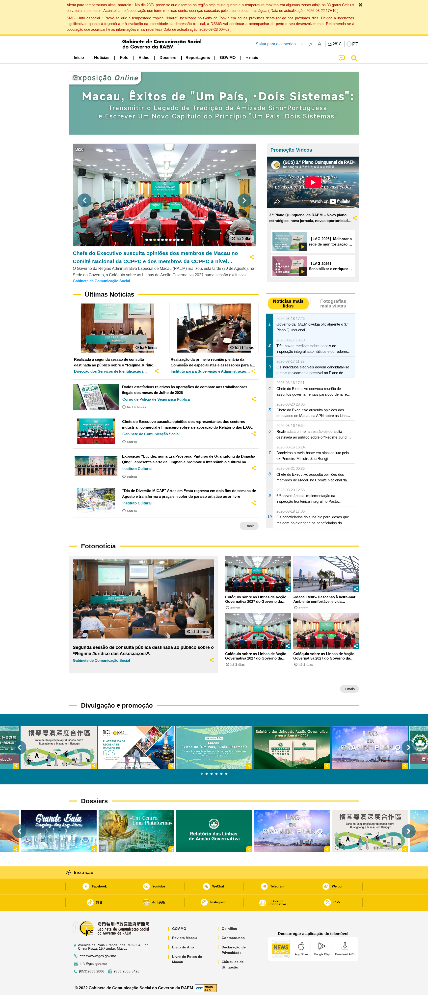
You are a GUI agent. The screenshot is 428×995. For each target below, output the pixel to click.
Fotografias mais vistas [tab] (333, 303)
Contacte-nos (233, 938)
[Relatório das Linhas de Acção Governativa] (214, 831)
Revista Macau (184, 938)
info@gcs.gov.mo (93, 964)
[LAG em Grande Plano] (292, 831)
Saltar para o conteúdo (276, 44)
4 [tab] (216, 774)
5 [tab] (221, 774)
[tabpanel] (214, 747)
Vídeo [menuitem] (144, 57)
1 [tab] (201, 774)
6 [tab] (226, 774)
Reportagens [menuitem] (198, 57)
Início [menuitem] (79, 57)
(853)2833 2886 (91, 971)
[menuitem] (101, 57)
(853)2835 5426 (126, 971)
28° (337, 44)
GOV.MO (179, 929)
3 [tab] (211, 774)
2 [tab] (206, 774)
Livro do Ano (183, 947)
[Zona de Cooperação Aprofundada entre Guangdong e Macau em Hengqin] (370, 831)
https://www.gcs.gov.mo (98, 956)
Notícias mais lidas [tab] (288, 303)
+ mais (249, 526)
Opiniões (229, 929)
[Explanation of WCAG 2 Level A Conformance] (206, 988)
